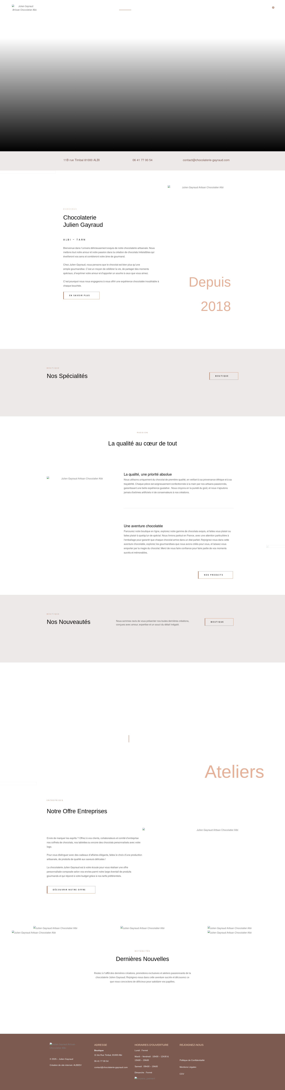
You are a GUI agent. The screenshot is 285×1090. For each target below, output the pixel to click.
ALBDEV (77, 1065)
